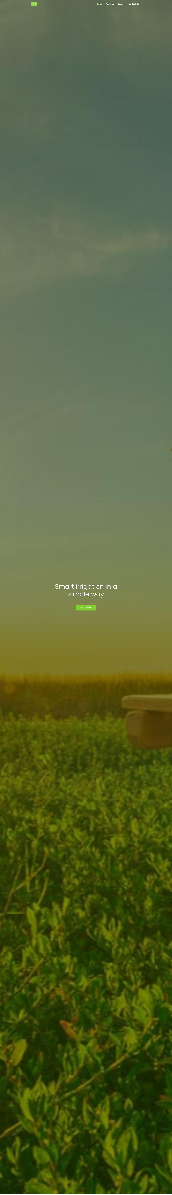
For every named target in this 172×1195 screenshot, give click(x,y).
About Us (110, 4)
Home (99, 4)
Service (121, 4)
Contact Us (134, 4)
